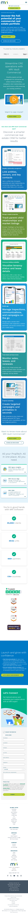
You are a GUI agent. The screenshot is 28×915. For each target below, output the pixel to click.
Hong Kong (14, 815)
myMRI (14, 834)
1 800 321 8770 (15, 887)
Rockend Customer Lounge (14, 837)
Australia (14, 810)
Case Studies (14, 856)
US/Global (14, 809)
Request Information (10, 732)
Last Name (5, 742)
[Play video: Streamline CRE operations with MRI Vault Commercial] (14, 99)
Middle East (14, 821)
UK (14, 816)
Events (14, 858)
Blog (14, 852)
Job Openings (14, 847)
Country (4, 767)
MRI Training (14, 859)
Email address (6, 757)
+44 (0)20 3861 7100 (15, 890)
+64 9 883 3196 (17, 884)
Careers (14, 845)
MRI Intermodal (14, 829)
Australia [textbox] (6, 769)
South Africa (14, 819)
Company (5, 747)
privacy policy (6, 788)
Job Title (5, 752)
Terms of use (6, 781)
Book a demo (8, 735)
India (14, 824)
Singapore (14, 813)
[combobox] (14, 769)
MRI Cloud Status (14, 839)
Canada (14, 822)
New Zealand (14, 812)
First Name (5, 737)
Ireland (14, 818)
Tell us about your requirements (9, 772)
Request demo (14, 8)
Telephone (5, 762)
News (14, 853)
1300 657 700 (15, 872)
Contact (14, 844)
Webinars (14, 855)
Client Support (14, 836)
